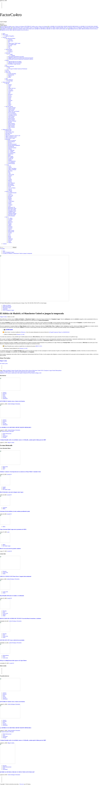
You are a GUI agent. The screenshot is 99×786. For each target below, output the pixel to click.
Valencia (10, 189)
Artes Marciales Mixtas (10, 38)
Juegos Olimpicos (9, 79)
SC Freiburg (10, 157)
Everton (9, 202)
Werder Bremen (11, 163)
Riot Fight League (6, 489)
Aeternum (10, 39)
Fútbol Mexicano (6, 82)
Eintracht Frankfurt (12, 147)
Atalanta (10, 220)
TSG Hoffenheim (12, 161)
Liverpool (10, 204)
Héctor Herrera (29, 370)
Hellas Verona (11, 230)
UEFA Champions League (11, 136)
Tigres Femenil (11, 125)
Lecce (9, 235)
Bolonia (9, 223)
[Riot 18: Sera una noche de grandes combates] (5, 542)
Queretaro (10, 100)
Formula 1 (10, 50)
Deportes (5, 37)
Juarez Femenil (11, 116)
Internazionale (11, 231)
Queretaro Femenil (12, 121)
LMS (14, 61)
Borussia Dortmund (12, 144)
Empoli (9, 225)
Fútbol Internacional (7, 129)
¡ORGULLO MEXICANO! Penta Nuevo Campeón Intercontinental (15, 576)
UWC (9, 48)
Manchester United (12, 208)
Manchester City (11, 207)
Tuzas (9, 128)
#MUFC (37, 346)
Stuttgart (10, 159)
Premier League (8, 191)
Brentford (10, 196)
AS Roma (10, 219)
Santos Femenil (11, 123)
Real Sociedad (11, 185)
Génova (9, 229)
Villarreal (10, 190)
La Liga (7, 164)
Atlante (9, 85)
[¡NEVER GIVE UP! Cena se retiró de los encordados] (5, 631)
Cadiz (9, 173)
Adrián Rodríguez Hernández (14, 403)
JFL (9, 42)
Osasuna (10, 181)
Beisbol (7, 60)
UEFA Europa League (10, 138)
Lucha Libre (8, 72)
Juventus (10, 232)
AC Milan (10, 218)
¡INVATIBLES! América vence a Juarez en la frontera (36, 26)
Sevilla (9, 186)
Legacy (14, 43)
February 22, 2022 (20, 334)
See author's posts (4, 363)
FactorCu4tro (11, 14)
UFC (9, 47)
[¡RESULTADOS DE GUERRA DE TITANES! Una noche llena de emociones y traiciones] (5, 608)
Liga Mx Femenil (9, 106)
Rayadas (10, 122)
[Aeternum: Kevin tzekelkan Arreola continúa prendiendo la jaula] (5, 505)
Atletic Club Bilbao (12, 168)
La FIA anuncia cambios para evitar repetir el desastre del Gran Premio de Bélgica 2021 (20, 372)
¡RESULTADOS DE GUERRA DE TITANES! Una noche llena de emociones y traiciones (20, 618)
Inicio (4, 33)
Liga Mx (7, 83)
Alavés (9, 166)
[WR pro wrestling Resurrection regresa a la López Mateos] (5, 653)
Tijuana (9, 104)
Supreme (10, 45)
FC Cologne (10, 151)
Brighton (10, 198)
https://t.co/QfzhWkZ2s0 (64, 332)
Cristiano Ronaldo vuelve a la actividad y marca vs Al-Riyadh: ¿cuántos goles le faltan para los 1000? (77, 27)
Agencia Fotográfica (9, 36)
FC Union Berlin (11, 152)
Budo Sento (10, 40)
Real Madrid (10, 184)
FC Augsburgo (11, 150)
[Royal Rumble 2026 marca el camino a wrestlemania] (5, 589)
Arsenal (9, 194)
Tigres (9, 102)
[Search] (0, 246)
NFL (9, 67)
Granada (10, 179)
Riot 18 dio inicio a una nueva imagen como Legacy (11, 492)
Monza (9, 236)
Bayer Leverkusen (12, 140)
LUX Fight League (12, 44)
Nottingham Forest (12, 211)
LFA (17, 68)
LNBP (20, 59)
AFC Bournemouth (12, 192)
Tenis (6, 78)
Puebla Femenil (11, 118)
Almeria (10, 167)
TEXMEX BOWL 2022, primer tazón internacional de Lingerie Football (17, 371)
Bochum (10, 142)
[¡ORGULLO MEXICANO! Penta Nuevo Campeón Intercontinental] (10, 569)
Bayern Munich (11, 141)
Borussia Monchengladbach (14, 145)
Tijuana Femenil (11, 124)
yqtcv (8, 532)
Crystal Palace (11, 201)
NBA (16, 56)
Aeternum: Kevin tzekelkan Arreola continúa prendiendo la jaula (15, 511)
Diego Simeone (22, 370)
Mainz (9, 155)
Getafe (9, 177)
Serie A (7, 217)
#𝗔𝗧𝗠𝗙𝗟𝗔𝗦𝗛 (9, 329)
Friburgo (10, 149)
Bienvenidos (5, 34)
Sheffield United (11, 212)
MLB (14, 64)
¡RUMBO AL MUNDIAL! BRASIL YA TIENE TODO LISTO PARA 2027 (51, 28)
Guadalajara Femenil (12, 115)
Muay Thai (7, 71)
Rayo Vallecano (11, 183)
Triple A (10, 76)
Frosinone (10, 228)
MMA (4, 467)
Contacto (5, 243)
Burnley (10, 197)
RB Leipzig (10, 156)
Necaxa (9, 95)
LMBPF (20, 57)
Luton (9, 206)
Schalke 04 (10, 158)
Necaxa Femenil (11, 112)
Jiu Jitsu (7, 70)
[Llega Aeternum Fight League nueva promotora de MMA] (5, 524)
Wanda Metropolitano (56, 370)
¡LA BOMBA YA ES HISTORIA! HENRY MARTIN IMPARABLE (15, 427)
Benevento (10, 221)
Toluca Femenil (11, 127)
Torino (9, 241)
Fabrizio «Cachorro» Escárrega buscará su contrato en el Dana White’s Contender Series (20, 471)
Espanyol (10, 175)
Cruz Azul (10, 89)
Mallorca (10, 180)
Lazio (9, 234)
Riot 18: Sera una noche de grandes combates (10, 548)
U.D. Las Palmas (11, 187)
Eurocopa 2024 (8, 133)
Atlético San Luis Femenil (13, 111)
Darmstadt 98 (11, 146)
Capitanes (13, 55)
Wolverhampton (11, 215)
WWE (9, 77)
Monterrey (10, 94)
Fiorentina (10, 226)
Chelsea (9, 200)
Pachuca (10, 96)
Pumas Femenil (11, 119)
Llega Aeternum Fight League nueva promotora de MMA (13, 529)
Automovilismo (8, 49)
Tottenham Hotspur (12, 213)
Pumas (9, 99)
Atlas (9, 87)
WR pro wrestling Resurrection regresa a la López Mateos (13, 660)
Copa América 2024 (9, 132)
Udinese (10, 242)
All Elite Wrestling (12, 73)
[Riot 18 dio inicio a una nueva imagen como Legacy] (5, 484)
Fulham (9, 203)
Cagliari (9, 224)
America (10, 84)
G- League (10, 54)
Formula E (10, 51)
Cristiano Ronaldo (15, 370)
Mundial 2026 (8, 130)
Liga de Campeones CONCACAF (12, 135)
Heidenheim (10, 153)
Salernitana (10, 238)
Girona (9, 178)
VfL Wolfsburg (11, 162)
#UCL (40, 346)
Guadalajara (10, 90)
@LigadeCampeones (53, 332)
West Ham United (12, 214)
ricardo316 (9, 474)
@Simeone (23, 332)
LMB (15, 62)
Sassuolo (10, 240)
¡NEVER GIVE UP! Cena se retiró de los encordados (12, 640)
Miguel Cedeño (3, 316)
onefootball (5, 309)
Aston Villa (10, 195)
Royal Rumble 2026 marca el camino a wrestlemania (12, 595)
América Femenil (11, 107)
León (9, 93)
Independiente (11, 74)
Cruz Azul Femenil (12, 113)
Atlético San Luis (11, 88)
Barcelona (10, 170)
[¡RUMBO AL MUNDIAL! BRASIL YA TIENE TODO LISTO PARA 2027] (7, 763)
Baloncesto (7, 53)
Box (6, 65)
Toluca (9, 105)
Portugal (4, 437)
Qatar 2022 (7, 134)
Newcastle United (12, 209)
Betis (9, 172)
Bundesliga (7, 139)
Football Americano (9, 66)
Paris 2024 (10, 81)
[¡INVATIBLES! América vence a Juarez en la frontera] (10, 390)
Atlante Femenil (11, 108)
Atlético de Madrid (12, 169)
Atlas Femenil (11, 110)
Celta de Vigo (11, 174)
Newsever (22, 784)
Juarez (9, 91)
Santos (9, 101)
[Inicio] (0, 31)
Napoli (9, 237)
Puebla (9, 98)
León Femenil (11, 117)
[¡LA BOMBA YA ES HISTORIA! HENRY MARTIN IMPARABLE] (10, 417)
